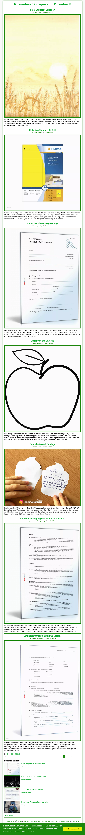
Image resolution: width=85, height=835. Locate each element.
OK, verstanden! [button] (72, 829)
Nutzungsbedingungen (63, 821)
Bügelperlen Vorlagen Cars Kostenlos (34, 802)
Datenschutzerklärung (30, 821)
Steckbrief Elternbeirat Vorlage (32, 789)
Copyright (51, 821)
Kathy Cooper (49, 132)
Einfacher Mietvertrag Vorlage (42, 223)
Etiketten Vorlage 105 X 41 (42, 130)
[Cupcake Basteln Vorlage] (42, 506)
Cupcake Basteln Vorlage (42, 444)
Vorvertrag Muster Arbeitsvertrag (33, 764)
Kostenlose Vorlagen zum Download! (42, 4)
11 (19, 754)
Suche (73, 757)
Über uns (19, 821)
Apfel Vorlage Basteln (42, 341)
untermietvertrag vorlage (36, 638)
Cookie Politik (42, 821)
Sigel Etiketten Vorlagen (42, 10)
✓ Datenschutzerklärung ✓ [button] (23, 831)
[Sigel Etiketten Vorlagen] (42, 117)
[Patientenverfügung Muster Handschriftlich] (42, 623)
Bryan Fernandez (51, 638)
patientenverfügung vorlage (37, 521)
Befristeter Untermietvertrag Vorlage (43, 636)
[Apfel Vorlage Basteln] (42, 431)
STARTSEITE (10, 821)
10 (17, 754)
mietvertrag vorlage (37, 225)
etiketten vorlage (37, 12)
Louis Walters (52, 521)
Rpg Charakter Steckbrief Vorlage (33, 776)
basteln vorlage (37, 343)
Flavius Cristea (48, 12)
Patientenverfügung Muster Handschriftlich (42, 518)
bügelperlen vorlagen (27, 805)
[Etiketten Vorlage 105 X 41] (42, 210)
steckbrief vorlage (26, 779)
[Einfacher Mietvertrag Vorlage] (42, 328)
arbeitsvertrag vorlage (27, 766)
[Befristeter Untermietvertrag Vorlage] (42, 740)
